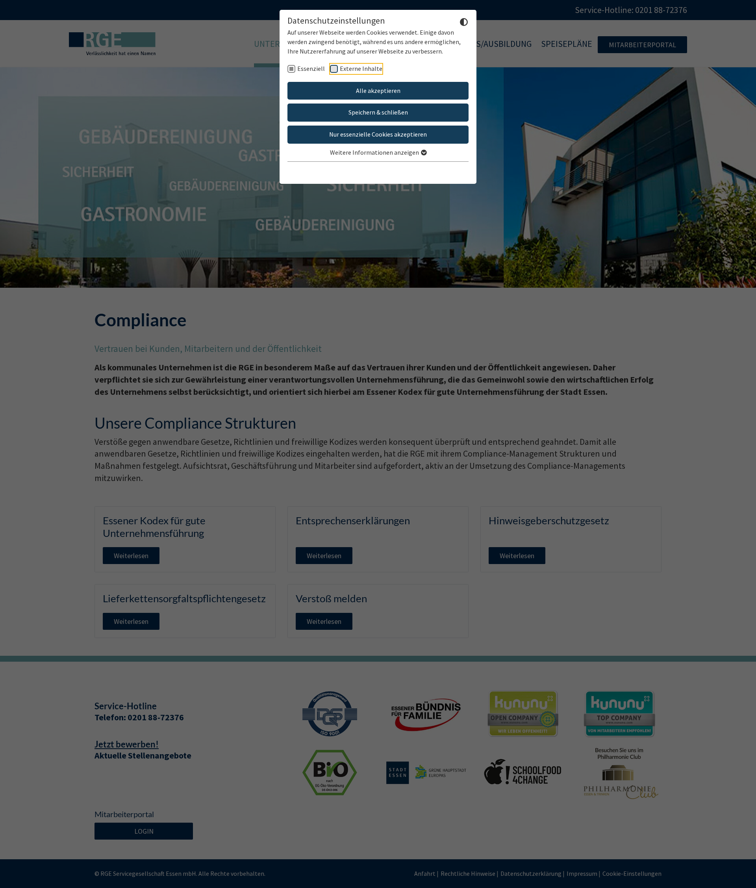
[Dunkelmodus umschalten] (463, 21)
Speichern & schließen (378, 112)
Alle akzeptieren (378, 90)
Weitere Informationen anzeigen (375, 152)
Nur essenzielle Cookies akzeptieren (378, 134)
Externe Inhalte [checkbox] (361, 68)
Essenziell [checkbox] (311, 68)
